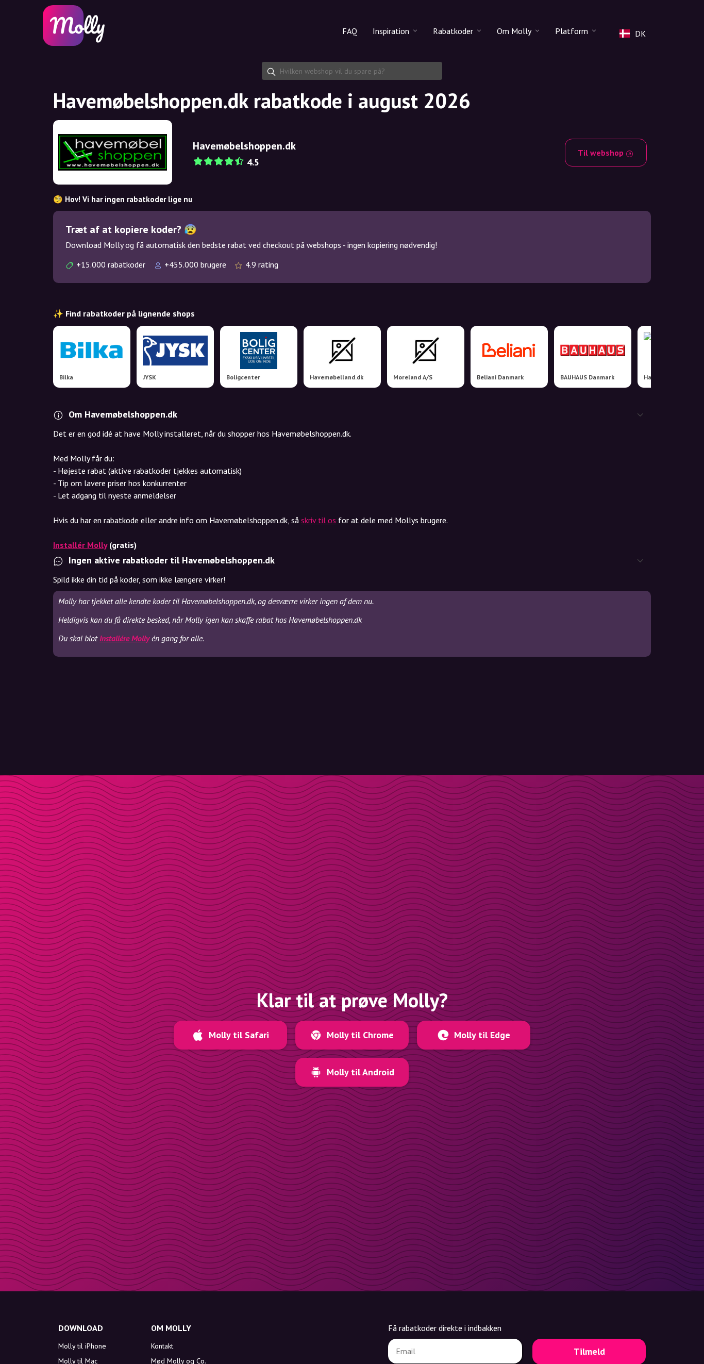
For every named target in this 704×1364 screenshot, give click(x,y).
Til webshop (602, 152)
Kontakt (162, 1346)
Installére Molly (124, 638)
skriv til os (318, 520)
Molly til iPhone (82, 1346)
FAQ (349, 31)
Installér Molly (80, 545)
